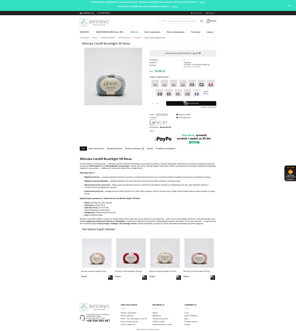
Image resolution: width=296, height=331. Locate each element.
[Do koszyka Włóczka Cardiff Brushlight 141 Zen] (110, 277)
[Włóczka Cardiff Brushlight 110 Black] (192, 83)
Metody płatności (127, 316)
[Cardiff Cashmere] (159, 122)
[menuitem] (86, 32)
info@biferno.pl (88, 13)
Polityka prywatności (160, 319)
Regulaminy (157, 316)
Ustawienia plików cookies (162, 324)
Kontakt (187, 324)
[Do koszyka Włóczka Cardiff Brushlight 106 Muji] (212, 277)
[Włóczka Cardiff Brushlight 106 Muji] (183, 83)
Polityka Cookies (159, 322)
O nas (186, 313)
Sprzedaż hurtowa (191, 322)
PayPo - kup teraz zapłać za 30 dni (134, 319)
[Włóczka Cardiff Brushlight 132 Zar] (196, 93)
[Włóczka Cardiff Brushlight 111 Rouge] (210, 83)
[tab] (83, 149)
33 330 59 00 (104, 13)
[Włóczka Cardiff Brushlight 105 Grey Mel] (201, 83)
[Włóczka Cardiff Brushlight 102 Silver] (164, 83)
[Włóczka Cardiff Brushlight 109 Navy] (159, 93)
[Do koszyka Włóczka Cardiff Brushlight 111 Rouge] (144, 277)
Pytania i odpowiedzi (128, 313)
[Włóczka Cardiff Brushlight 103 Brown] (187, 93)
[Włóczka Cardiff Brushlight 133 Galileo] (178, 93)
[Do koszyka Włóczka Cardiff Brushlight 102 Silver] (178, 277)
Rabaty (155, 313)
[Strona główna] (94, 23)
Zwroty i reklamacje (128, 324)
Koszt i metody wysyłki (129, 322)
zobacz (202, 2)
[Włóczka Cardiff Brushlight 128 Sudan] (169, 93)
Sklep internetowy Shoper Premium (148, 329)
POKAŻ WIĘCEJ (206, 93)
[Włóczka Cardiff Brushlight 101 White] (155, 83)
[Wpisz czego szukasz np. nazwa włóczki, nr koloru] (201, 21)
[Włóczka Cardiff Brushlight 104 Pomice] (173, 83)
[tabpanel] (148, 191)
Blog (186, 319)
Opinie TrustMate (190, 316)
